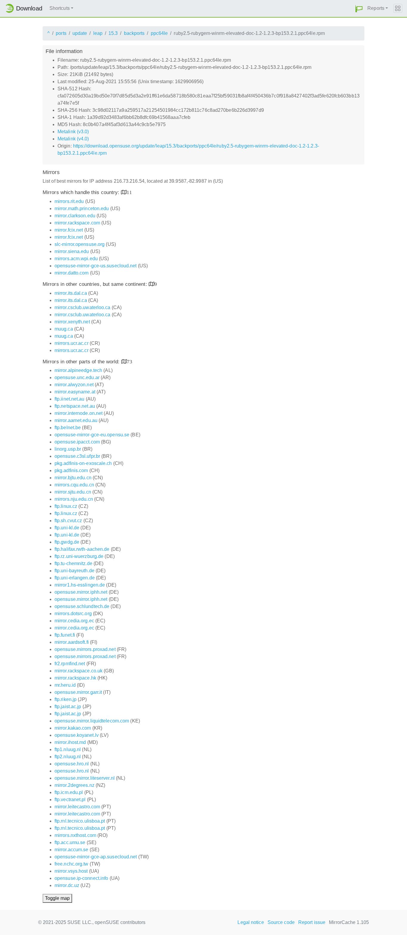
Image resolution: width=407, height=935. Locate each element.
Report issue (311, 922)
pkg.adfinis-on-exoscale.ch (83, 463)
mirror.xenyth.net (72, 321)
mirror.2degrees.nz (74, 785)
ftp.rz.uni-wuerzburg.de (79, 556)
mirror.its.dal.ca (71, 293)
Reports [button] (375, 8)
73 (129, 361)
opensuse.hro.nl (72, 763)
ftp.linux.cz (66, 506)
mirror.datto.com (72, 272)
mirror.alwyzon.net (74, 384)
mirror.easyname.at (75, 391)
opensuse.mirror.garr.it (78, 692)
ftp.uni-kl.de (67, 527)
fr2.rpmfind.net (70, 663)
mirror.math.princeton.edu (82, 208)
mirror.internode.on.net (78, 413)
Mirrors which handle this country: (82, 192)
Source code (281, 922)
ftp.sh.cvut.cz (68, 520)
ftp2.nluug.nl (68, 756)
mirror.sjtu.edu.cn (73, 491)
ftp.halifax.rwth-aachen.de (82, 549)
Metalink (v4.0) (73, 138)
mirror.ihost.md (70, 742)
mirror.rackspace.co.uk (78, 670)
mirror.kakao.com (73, 728)
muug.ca (64, 328)
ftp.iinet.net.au (70, 398)
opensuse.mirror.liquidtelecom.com (92, 720)
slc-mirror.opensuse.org (80, 244)
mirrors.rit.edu (69, 201)
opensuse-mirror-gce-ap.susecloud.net (96, 856)
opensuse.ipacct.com (77, 441)
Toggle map (57, 898)
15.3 (113, 33)
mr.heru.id (65, 685)
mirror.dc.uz (67, 885)
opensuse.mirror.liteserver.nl (85, 778)
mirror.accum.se (71, 849)
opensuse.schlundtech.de (82, 606)
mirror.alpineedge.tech (78, 370)
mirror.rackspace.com (77, 222)
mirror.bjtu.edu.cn (73, 477)
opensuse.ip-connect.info (81, 878)
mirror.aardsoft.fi (72, 642)
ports (61, 33)
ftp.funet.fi (65, 635)
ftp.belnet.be (68, 427)
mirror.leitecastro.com (77, 806)
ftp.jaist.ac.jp (68, 706)
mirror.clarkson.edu (75, 215)
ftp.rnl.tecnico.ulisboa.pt (80, 821)
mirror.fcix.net (69, 229)
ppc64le (159, 33)
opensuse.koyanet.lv (77, 735)
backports (134, 33)
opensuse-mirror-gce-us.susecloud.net (96, 265)
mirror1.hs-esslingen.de (80, 584)
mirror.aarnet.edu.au (76, 420)
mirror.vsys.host (71, 871)
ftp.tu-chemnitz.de (73, 563)
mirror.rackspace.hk (75, 677)
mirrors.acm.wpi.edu (76, 258)
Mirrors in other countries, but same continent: (96, 284)
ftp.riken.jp (66, 699)
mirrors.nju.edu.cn (74, 499)
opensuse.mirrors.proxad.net (85, 649)
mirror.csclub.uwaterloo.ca (83, 307)
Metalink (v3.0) (73, 131)
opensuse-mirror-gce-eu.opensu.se (92, 434)
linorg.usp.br (68, 449)
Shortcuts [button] (59, 8)
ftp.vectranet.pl (70, 799)
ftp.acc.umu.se (70, 842)
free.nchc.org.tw (71, 863)
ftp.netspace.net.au (75, 406)
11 (129, 192)
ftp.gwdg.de (67, 542)
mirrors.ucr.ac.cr (71, 343)
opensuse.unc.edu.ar (77, 377)
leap (97, 33)
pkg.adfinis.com (71, 470)
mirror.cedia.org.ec (74, 620)
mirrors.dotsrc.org (73, 613)
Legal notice (250, 922)
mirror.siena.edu (72, 251)
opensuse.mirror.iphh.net (81, 592)
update (79, 33)
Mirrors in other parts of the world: (82, 362)
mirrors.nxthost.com (75, 835)
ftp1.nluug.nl (68, 749)
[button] (359, 8)
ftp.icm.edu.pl (69, 792)
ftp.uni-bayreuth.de (74, 570)
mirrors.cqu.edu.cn (74, 484)
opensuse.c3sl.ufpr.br (77, 456)
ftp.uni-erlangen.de (75, 577)
